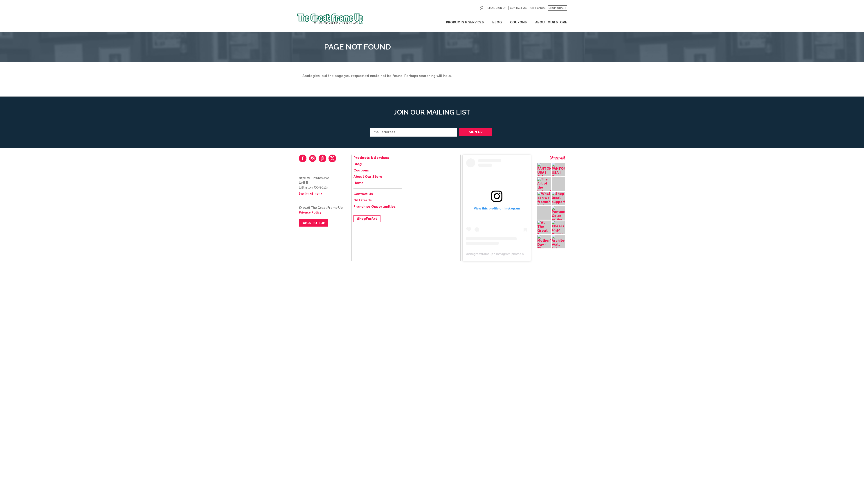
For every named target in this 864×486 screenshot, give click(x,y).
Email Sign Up (497, 8)
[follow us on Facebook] (302, 158)
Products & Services (465, 22)
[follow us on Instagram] (312, 158)
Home (358, 183)
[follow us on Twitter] (332, 158)
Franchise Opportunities (374, 207)
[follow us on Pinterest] (322, 158)
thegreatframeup (481, 254)
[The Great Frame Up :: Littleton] (330, 19)
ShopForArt (557, 8)
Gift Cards (538, 8)
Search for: (481, 8)
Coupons (518, 22)
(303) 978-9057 (310, 194)
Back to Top (313, 223)
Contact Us (518, 8)
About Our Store (551, 22)
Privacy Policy (310, 212)
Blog (497, 22)
